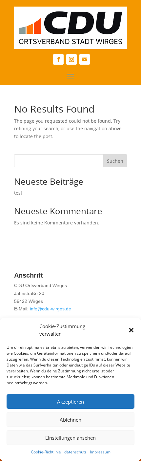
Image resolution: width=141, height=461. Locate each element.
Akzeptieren (70, 401)
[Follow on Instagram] (71, 59)
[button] (131, 330)
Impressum (100, 452)
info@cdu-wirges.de (50, 308)
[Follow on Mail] (84, 59)
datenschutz (75, 452)
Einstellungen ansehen (70, 437)
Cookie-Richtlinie (46, 452)
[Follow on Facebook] (58, 59)
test (18, 193)
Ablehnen (70, 419)
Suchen (115, 161)
